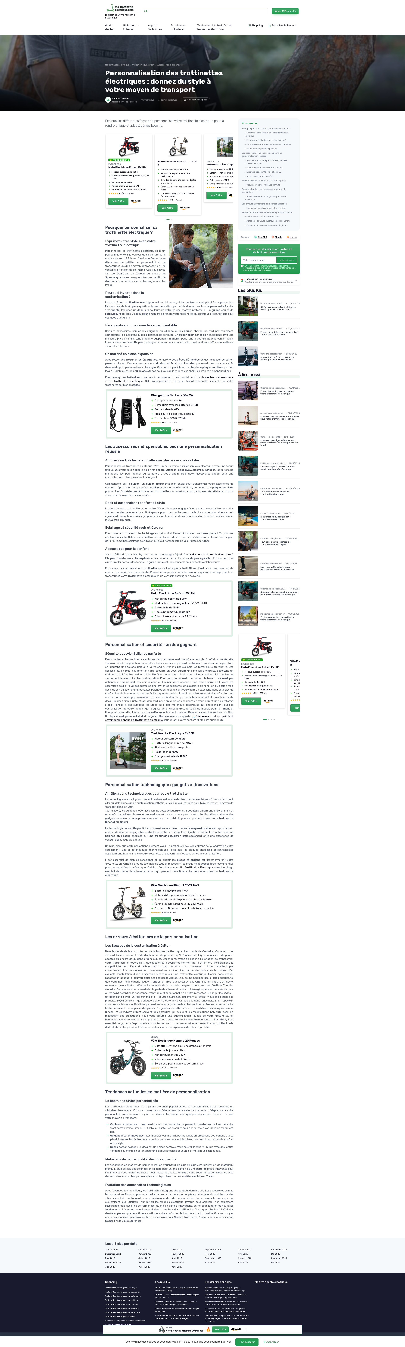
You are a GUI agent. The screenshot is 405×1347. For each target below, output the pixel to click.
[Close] (259, 540)
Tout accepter (247, 1342)
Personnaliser (271, 1342)
